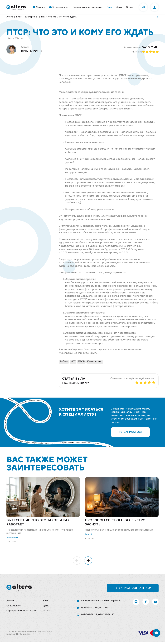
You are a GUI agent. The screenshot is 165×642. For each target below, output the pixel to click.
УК (143, 7)
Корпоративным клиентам (88, 7)
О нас (129, 7)
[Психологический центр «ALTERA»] (16, 7)
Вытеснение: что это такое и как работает (38, 522)
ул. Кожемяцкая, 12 (92, 601)
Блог (109, 7)
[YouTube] (155, 602)
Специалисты (60, 7)
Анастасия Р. (12, 538)
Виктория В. (32, 51)
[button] (77, 560)
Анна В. (88, 534)
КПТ (73, 361)
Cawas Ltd (25, 634)
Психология (94, 361)
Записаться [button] (133, 432)
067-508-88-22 (89, 614)
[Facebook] (145, 602)
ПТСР (81, 361)
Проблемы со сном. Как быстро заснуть (115, 522)
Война (64, 361)
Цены (119, 7)
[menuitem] (38, 7)
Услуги (40, 7)
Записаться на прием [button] (135, 588)
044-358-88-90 (106, 614)
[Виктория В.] (11, 49)
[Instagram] (136, 602)
